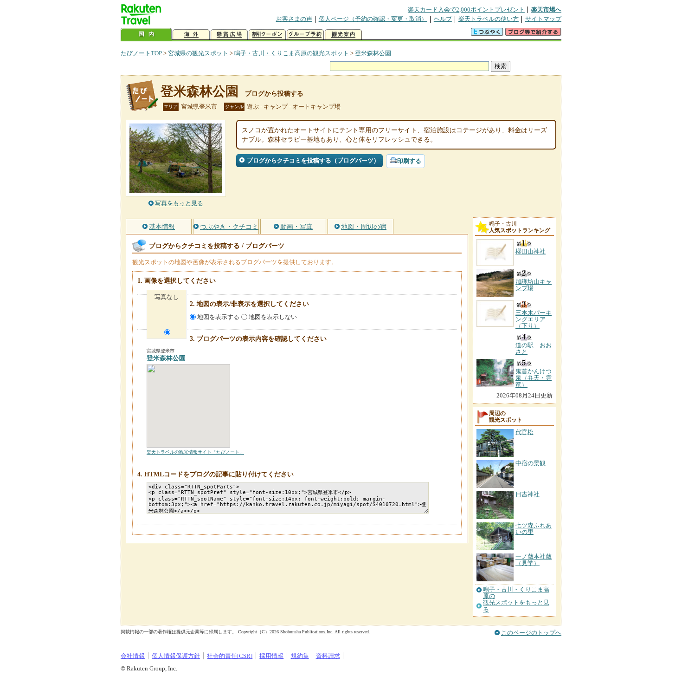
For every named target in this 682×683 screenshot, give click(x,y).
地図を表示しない (273, 316)
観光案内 (343, 34)
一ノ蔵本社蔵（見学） (533, 559)
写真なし (166, 296)
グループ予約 (305, 34)
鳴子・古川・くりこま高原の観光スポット (291, 53)
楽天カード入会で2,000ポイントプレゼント (466, 9)
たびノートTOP (141, 53)
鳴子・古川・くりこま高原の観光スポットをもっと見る (516, 599)
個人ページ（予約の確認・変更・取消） (373, 18)
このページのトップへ (531, 632)
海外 (191, 34)
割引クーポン (267, 34)
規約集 (300, 655)
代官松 (524, 432)
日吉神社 (527, 494)
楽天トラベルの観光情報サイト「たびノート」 (195, 452)
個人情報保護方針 (176, 655)
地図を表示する (218, 316)
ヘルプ (443, 18)
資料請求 (328, 655)
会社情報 (133, 655)
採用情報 (271, 655)
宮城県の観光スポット (198, 53)
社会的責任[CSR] (229, 655)
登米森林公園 (373, 53)
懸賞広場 (229, 34)
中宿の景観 (530, 463)
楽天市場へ (546, 9)
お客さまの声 (294, 18)
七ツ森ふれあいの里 (533, 528)
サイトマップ (543, 18)
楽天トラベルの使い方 (488, 18)
